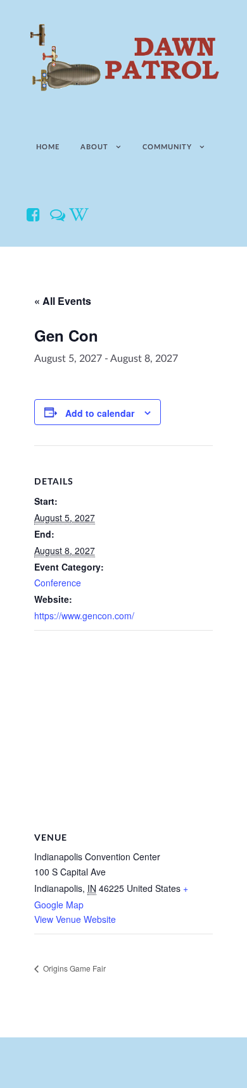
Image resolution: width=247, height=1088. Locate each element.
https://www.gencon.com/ (84, 615)
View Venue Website (75, 919)
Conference (57, 582)
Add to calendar (99, 413)
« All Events (62, 301)
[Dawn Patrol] (123, 58)
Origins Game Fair (73, 968)
